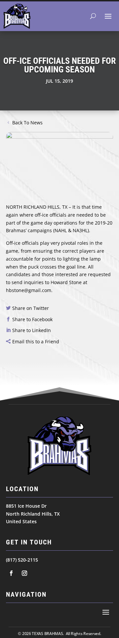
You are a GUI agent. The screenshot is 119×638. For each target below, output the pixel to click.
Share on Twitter (30, 308)
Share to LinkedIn (31, 330)
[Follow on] (11, 573)
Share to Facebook (32, 319)
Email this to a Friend (35, 341)
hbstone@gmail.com (28, 290)
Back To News (27, 122)
